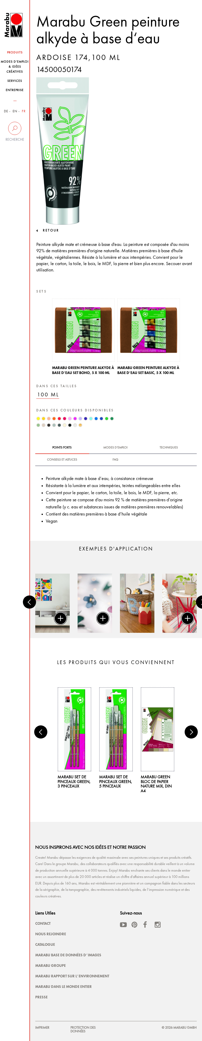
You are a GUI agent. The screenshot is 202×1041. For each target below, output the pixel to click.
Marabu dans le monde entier (63, 986)
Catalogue (45, 944)
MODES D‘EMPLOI (115, 447)
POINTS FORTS (62, 447)
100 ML (48, 395)
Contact (42, 923)
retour (51, 230)
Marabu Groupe (50, 965)
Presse (41, 997)
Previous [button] (29, 602)
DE (6, 111)
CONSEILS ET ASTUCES (62, 459)
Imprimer (42, 1027)
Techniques (169, 447)
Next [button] (191, 732)
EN (15, 111)
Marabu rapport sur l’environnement (72, 976)
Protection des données (83, 1029)
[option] (83, 338)
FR (24, 111)
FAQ (115, 459)
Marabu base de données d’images (68, 955)
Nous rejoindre (50, 934)
